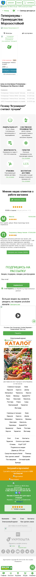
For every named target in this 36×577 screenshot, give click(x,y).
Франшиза (5, 519)
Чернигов (24, 405)
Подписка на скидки (18, 447)
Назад (6, 11)
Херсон (28, 393)
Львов (8, 396)
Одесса (18, 390)
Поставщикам (11, 460)
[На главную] (3, 3)
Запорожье (9, 393)
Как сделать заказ (27, 522)
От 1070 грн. (31, 101)
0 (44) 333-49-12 (12, 489)
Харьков (10, 390)
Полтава (10, 402)
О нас (17, 438)
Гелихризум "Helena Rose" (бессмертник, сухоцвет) (18, 98)
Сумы (26, 402)
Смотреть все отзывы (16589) (18, 252)
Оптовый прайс (24, 460)
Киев (26, 387)
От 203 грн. (31, 93)
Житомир (18, 408)
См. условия (26, 158)
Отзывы (13, 444)
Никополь (26, 399)
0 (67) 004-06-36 (24, 491)
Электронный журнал (10, 522)
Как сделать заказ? (13, 457)
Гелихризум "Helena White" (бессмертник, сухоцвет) (18, 96)
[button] (34, 321)
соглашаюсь (9, 288)
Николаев (16, 399)
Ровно (18, 402)
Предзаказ (26, 457)
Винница (16, 396)
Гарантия (10, 441)
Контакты (25, 438)
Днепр (26, 390)
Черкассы (19, 393)
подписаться (18, 285)
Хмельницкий (13, 405)
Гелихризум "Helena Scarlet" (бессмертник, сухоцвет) (18, 93)
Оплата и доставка (23, 441)
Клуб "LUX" (22, 444)
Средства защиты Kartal (13, 453)
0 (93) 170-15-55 (24, 489)
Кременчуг (9, 428)
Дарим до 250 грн (18, 450)
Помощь (28, 453)
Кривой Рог (26, 396)
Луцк (8, 399)
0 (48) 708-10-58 (11, 491)
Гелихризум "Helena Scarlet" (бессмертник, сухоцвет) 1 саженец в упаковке (9, 63)
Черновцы (12, 425)
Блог (9, 438)
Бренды (18, 463)
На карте (19, 502)
